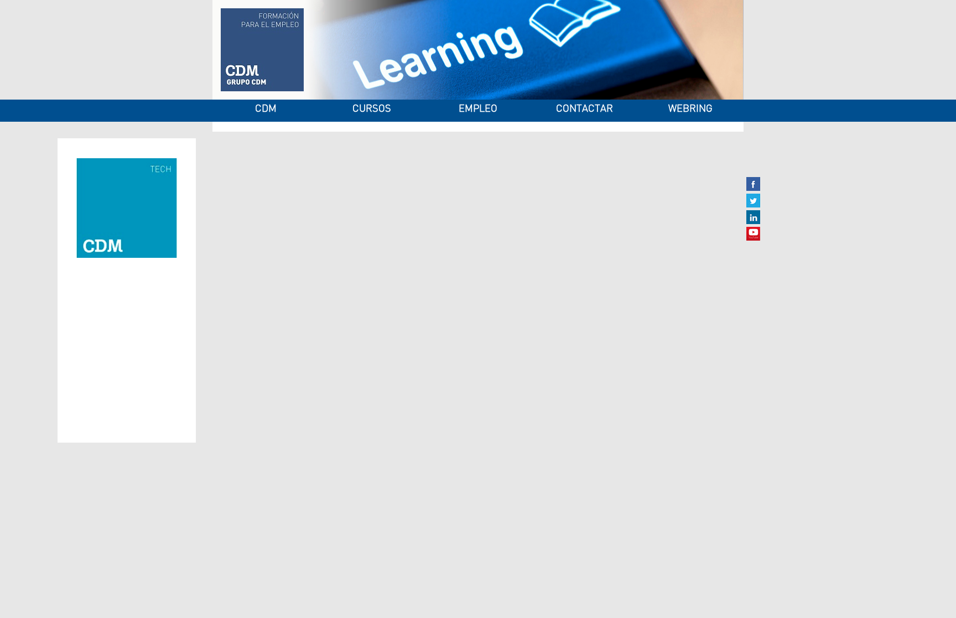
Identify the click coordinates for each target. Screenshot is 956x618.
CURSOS (371, 109)
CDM (266, 109)
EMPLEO (478, 109)
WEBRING (690, 109)
